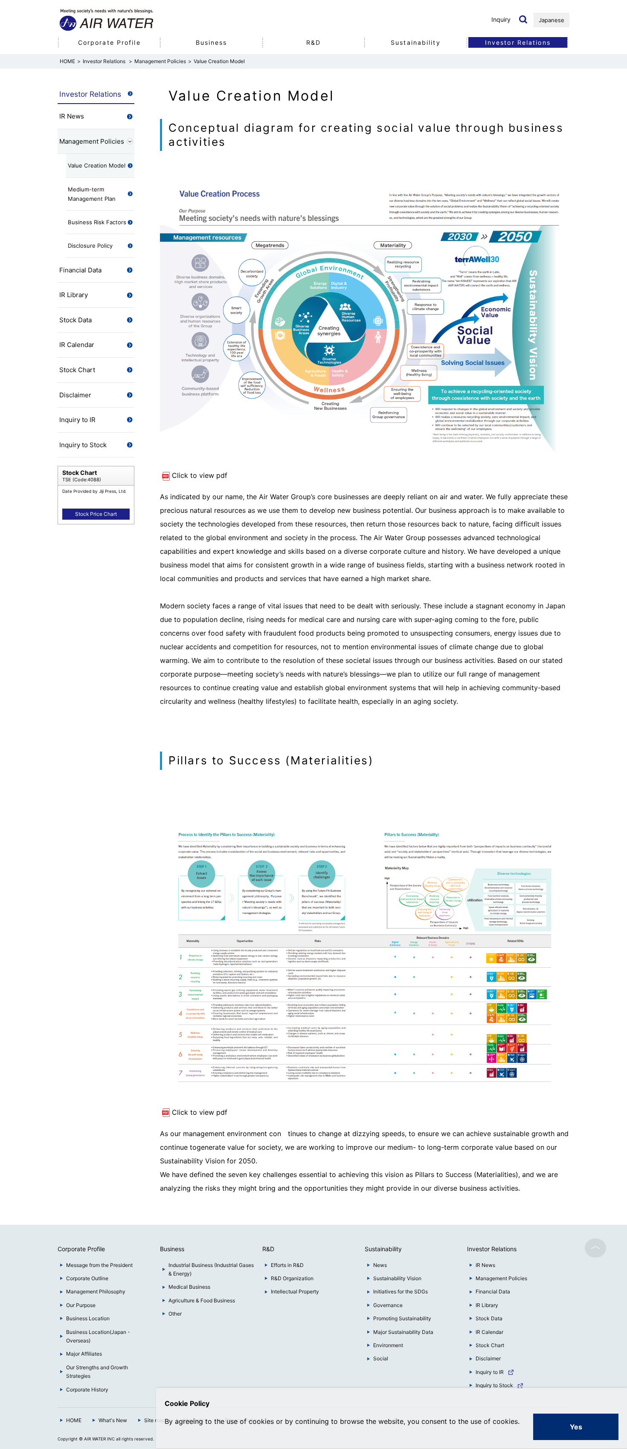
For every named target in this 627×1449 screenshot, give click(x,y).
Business (211, 42)
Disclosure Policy (90, 245)
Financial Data (80, 270)
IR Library (73, 295)
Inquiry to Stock (83, 445)
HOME (73, 1420)
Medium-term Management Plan (92, 194)
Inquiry (501, 19)
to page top (595, 1248)
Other (175, 1313)
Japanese (551, 20)
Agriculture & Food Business (201, 1300)
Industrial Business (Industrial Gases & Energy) (211, 1269)
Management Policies (160, 61)
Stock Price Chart (96, 514)
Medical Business (189, 1287)
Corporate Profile (109, 42)
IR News (71, 116)
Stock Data (75, 320)
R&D (313, 42)
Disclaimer (75, 395)
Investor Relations (105, 61)
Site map (154, 1420)
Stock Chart (77, 370)
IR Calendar (76, 345)
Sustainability (416, 42)
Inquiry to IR (77, 420)
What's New (113, 1420)
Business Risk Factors (97, 222)
